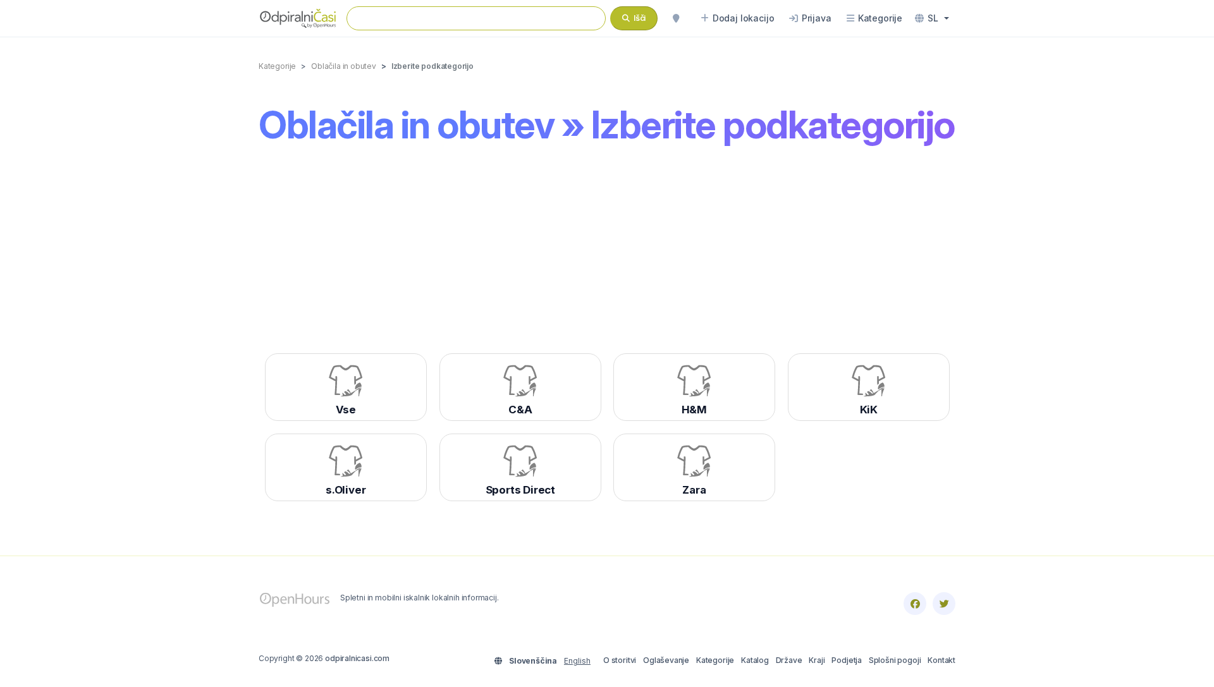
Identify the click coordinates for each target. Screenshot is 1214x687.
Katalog (755, 660)
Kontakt (941, 660)
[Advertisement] (607, 253)
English (577, 661)
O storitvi (619, 660)
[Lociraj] (676, 18)
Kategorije (715, 660)
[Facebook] (915, 603)
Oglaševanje (666, 660)
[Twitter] (944, 603)
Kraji (817, 660)
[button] (932, 18)
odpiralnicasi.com (357, 658)
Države (789, 660)
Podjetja (846, 660)
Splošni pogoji (895, 660)
